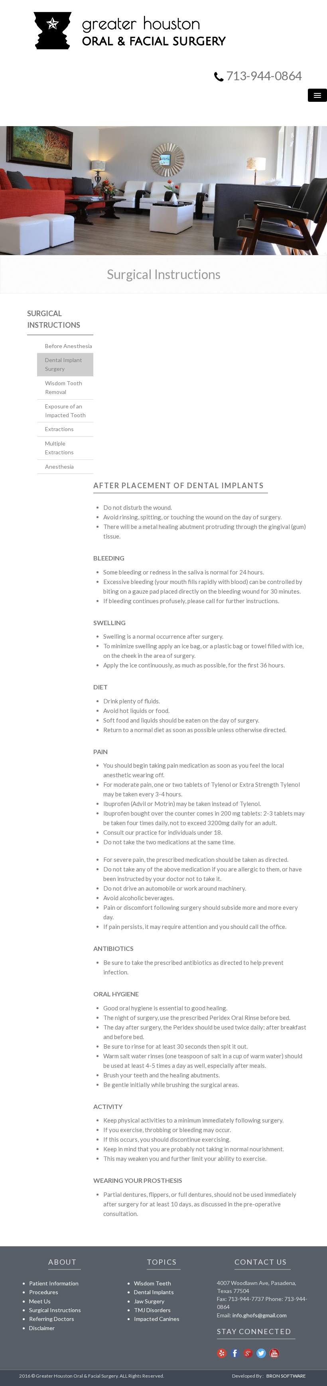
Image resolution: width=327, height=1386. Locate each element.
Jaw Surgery (149, 1301)
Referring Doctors (51, 1318)
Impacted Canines (156, 1318)
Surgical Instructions (55, 1310)
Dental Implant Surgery (63, 364)
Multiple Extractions (59, 447)
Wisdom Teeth (152, 1283)
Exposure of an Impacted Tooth (65, 410)
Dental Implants (154, 1292)
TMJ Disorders (152, 1310)
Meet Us (40, 1301)
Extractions (59, 429)
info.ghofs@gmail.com (259, 1315)
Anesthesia (59, 466)
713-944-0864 (264, 75)
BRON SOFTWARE (286, 1376)
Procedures (43, 1292)
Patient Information (54, 1283)
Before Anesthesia (68, 346)
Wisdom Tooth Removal (63, 387)
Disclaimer (42, 1328)
